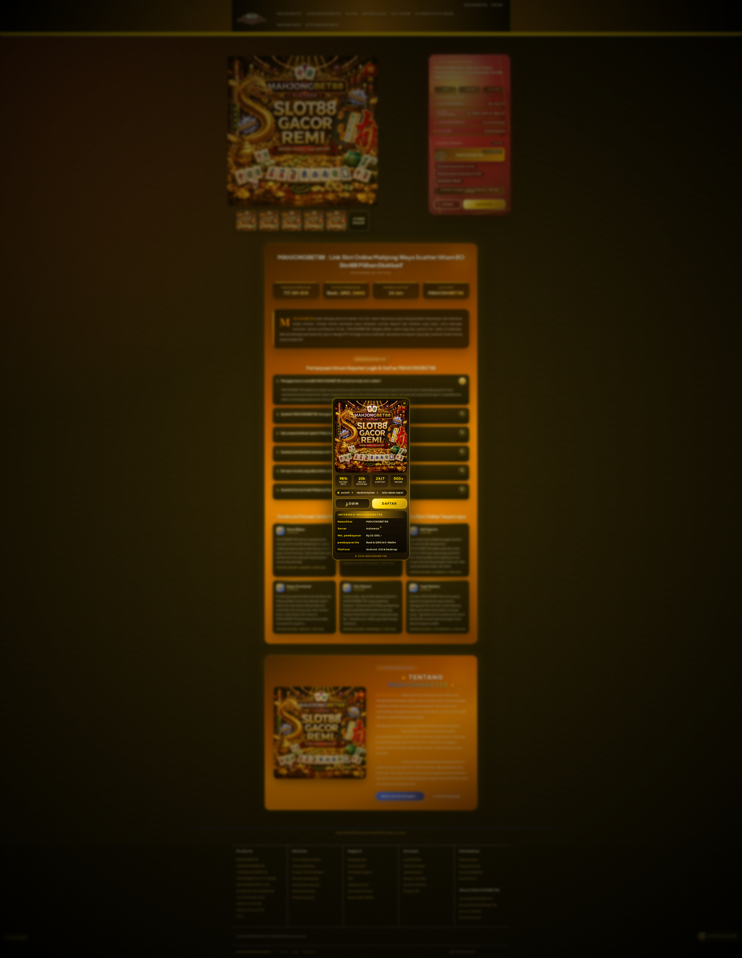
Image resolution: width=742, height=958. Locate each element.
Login (352, 503)
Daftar (389, 503)
